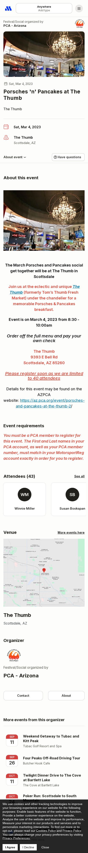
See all (79, 476)
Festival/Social (13, 21)
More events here (71, 532)
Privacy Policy (72, 830)
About (66, 696)
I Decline (28, 847)
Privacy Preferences (16, 838)
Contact (23, 696)
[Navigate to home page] (8, 8)
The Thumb (12, 109)
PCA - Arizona (14, 26)
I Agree (10, 847)
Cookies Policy (46, 830)
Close (45, 847)
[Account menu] (79, 8)
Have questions (69, 157)
